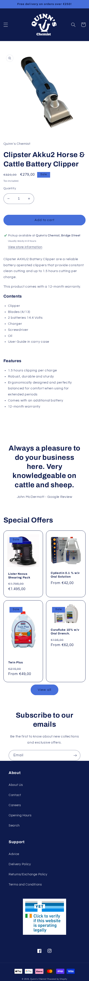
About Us (16, 785)
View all (44, 689)
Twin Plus (15, 662)
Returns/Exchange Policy (28, 874)
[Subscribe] (75, 755)
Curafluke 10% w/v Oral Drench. (65, 631)
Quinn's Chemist (38, 979)
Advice (14, 854)
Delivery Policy (20, 864)
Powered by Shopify (57, 979)
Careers (15, 805)
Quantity (9, 188)
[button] (6, 25)
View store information (25, 247)
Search (14, 825)
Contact (15, 795)
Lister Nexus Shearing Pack (19, 575)
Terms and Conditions (25, 884)
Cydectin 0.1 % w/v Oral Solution (65, 574)
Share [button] (13, 418)
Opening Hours (20, 815)
